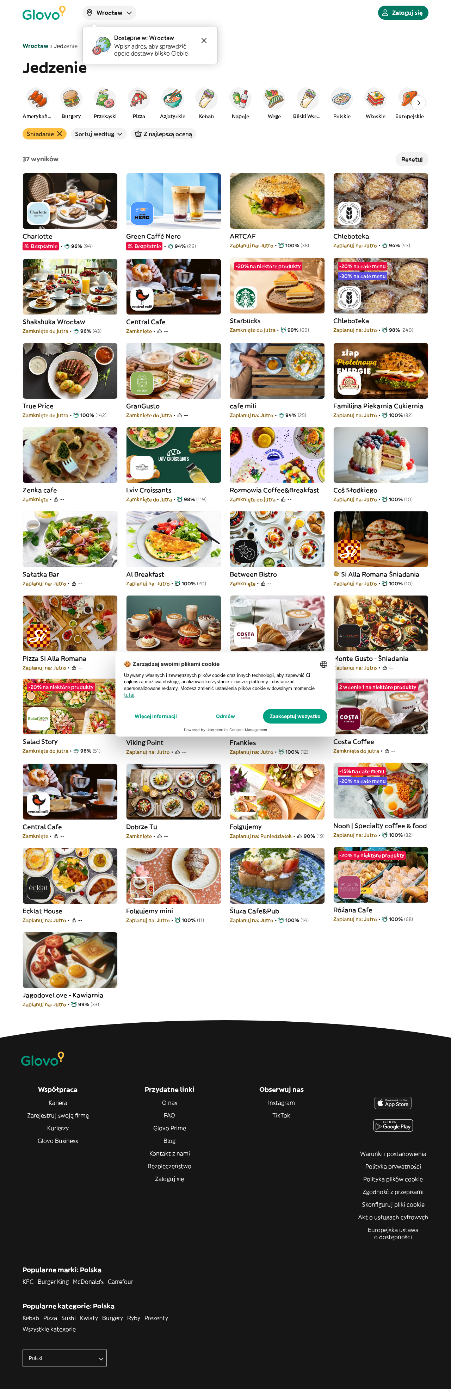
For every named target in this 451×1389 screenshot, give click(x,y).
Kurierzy (58, 1128)
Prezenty (156, 1317)
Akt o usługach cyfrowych (393, 1217)
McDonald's (88, 1281)
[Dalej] (419, 103)
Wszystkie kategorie (49, 1329)
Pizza (50, 1317)
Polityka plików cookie (393, 1179)
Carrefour (120, 1281)
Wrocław (35, 45)
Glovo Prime (169, 1128)
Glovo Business (58, 1140)
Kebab (31, 1317)
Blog (169, 1140)
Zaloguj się (169, 1178)
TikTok (281, 1115)
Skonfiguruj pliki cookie (393, 1204)
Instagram (281, 1102)
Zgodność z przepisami (393, 1191)
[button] (37, 103)
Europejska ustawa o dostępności (393, 1233)
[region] (225, 103)
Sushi (68, 1317)
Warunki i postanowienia (393, 1153)
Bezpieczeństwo (169, 1166)
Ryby (133, 1317)
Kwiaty (89, 1317)
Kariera (58, 1102)
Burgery (112, 1317)
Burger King (53, 1281)
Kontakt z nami (169, 1153)
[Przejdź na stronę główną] (44, 13)
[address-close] (204, 40)
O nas (169, 1102)
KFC (28, 1281)
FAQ (169, 1115)
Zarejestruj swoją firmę (58, 1115)
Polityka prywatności (393, 1166)
